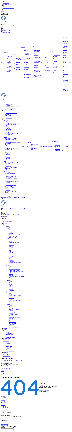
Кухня (10, 241)
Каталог (8, 227)
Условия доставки (5, 407)
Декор (10, 294)
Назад (7, 226)
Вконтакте (7, 368)
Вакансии (3, 400)
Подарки (11, 282)
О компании (9, 343)
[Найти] (1, 27)
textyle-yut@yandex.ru (7, 365)
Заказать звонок (4, 216)
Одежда (11, 306)
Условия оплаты (4, 406)
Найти (2, 430)
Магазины (3, 401)
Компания (3, 396)
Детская (11, 267)
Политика (3, 402)
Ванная (11, 231)
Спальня (11, 251)
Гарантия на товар (5, 408)
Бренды (2, 411)
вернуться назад (45, 391)
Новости (3, 398)
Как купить (9, 333)
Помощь (3, 405)
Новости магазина (6, 415)
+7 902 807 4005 (4, 13)
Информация (4, 403)
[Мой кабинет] (1, 195)
